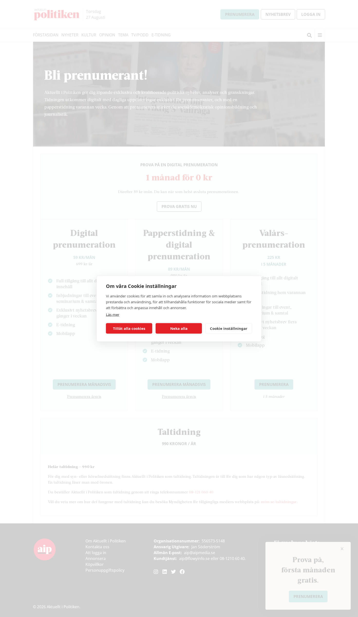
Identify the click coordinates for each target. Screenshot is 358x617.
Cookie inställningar (228, 328)
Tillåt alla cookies (129, 328)
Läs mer (112, 314)
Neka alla (179, 328)
